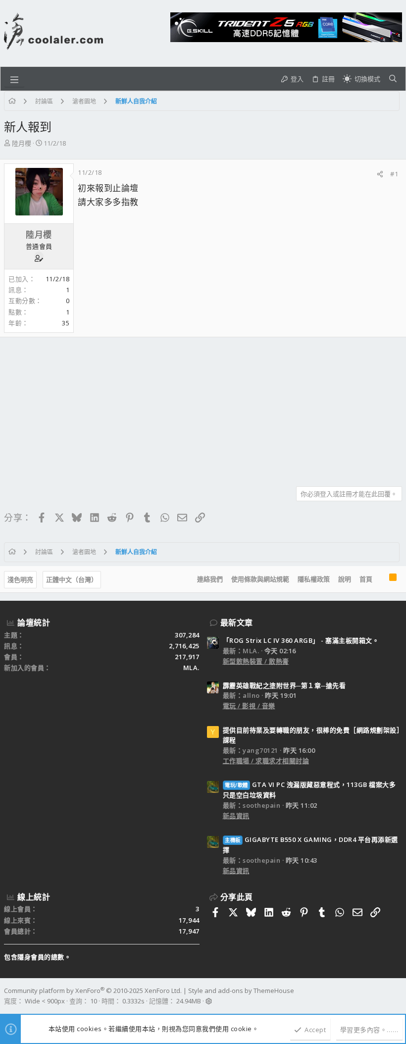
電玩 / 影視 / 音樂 (249, 705)
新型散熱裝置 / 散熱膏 (256, 661)
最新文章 (236, 622)
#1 (394, 173)
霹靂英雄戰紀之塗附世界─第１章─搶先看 (284, 685)
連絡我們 (210, 578)
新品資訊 (236, 815)
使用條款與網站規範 (260, 578)
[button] (14, 79)
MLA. (191, 667)
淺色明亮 (20, 579)
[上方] (381, 579)
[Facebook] (397, 996)
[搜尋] (393, 79)
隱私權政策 (314, 578)
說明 (344, 578)
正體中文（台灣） (72, 579)
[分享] (380, 174)
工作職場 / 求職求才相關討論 (266, 760)
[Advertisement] (203, 408)
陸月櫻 (21, 143)
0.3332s (133, 1000)
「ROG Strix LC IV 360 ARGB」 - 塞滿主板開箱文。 (301, 640)
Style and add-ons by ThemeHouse (241, 990)
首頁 (365, 578)
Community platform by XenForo (93, 990)
